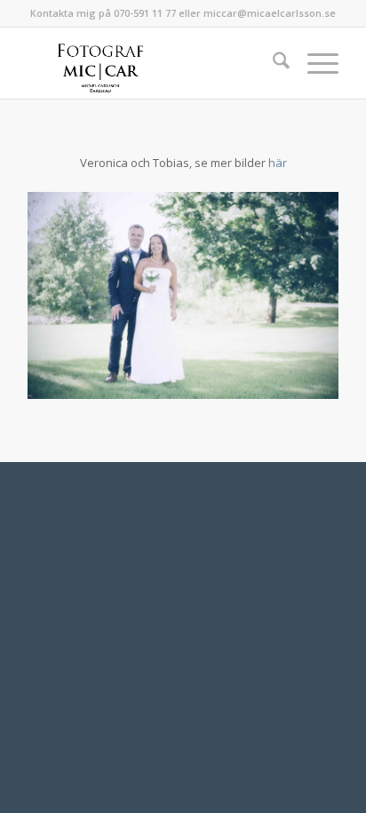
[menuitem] (272, 63)
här (277, 163)
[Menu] (314, 63)
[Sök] (272, 63)
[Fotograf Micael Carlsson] (152, 63)
